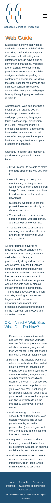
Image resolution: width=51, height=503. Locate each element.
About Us (24, 482)
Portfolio (11, 485)
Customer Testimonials (32, 485)
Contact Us (25, 489)
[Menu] (45, 16)
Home (11, 482)
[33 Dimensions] (14, 23)
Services (38, 482)
